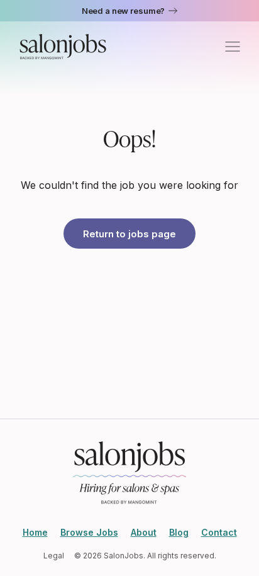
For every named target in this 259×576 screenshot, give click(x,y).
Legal (53, 555)
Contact (219, 532)
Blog (179, 532)
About (144, 532)
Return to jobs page (129, 234)
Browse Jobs (89, 532)
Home (35, 532)
